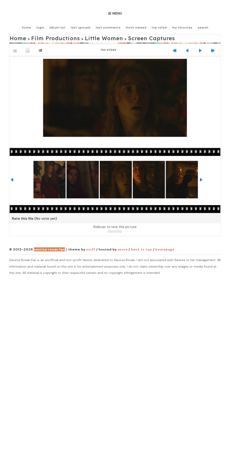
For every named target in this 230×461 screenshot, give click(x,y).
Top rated (159, 27)
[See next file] (201, 48)
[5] (120, 230)
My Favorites (182, 27)
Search (203, 27)
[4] (117, 230)
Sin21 (90, 248)
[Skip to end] (214, 48)
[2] (112, 230)
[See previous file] (188, 48)
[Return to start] (175, 48)
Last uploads (81, 27)
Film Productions (45, 37)
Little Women (84, 37)
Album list (57, 27)
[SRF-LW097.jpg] (115, 96)
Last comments (108, 27)
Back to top (141, 248)
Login (40, 27)
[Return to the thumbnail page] (16, 48)
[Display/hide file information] (29, 48)
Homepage (165, 248)
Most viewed (136, 27)
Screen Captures (122, 37)
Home (26, 27)
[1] (109, 230)
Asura (123, 248)
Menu (117, 13)
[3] (114, 230)
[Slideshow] (41, 48)
